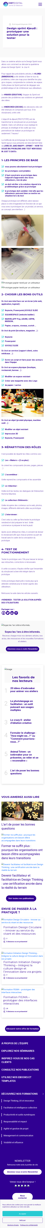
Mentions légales (13, 1225)
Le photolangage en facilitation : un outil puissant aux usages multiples (22, 705)
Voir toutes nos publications (21, 898)
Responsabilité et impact (15, 1121)
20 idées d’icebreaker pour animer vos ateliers (24, 690)
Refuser (22, 1220)
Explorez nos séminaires (17, 1050)
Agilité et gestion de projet (16, 1128)
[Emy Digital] (12, 4)
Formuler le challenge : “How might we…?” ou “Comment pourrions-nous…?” (23, 737)
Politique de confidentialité (29, 1225)
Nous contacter (22, 1197)
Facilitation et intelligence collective (20, 1107)
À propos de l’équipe (14, 1043)
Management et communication (18, 1135)
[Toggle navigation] (40, 4)
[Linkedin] (12, 613)
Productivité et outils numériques (19, 1115)
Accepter (22, 1213)
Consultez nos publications (20, 1069)
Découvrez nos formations (19, 1093)
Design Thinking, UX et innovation (19, 1101)
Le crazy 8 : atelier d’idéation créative (21, 721)
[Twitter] (8, 613)
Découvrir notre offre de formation (22, 1029)
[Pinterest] (16, 613)
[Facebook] (3, 613)
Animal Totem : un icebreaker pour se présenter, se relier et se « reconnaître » (24, 756)
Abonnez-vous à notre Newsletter (22, 649)
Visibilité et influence (13, 1142)
